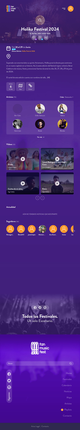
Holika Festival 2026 (28, 51)
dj (30, 33)
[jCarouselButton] (74, 230)
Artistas (68, 403)
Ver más (39, 137)
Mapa (69, 397)
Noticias (68, 391)
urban (39, 33)
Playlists (68, 409)
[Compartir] (46, 37)
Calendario (67, 385)
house (48, 33)
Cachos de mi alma (15, 188)
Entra (44, 188)
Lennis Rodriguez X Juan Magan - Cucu (55, 163)
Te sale (10, 164)
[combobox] (69, 97)
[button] (33, 37)
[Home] (11, 12)
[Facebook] (35, 307)
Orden (62, 97)
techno (44, 33)
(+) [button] (48, 77)
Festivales (67, 379)
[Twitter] (40, 307)
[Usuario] (71, 9)
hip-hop (34, 33)
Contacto (67, 415)
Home (69, 373)
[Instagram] (44, 307)
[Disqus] (40, 265)
